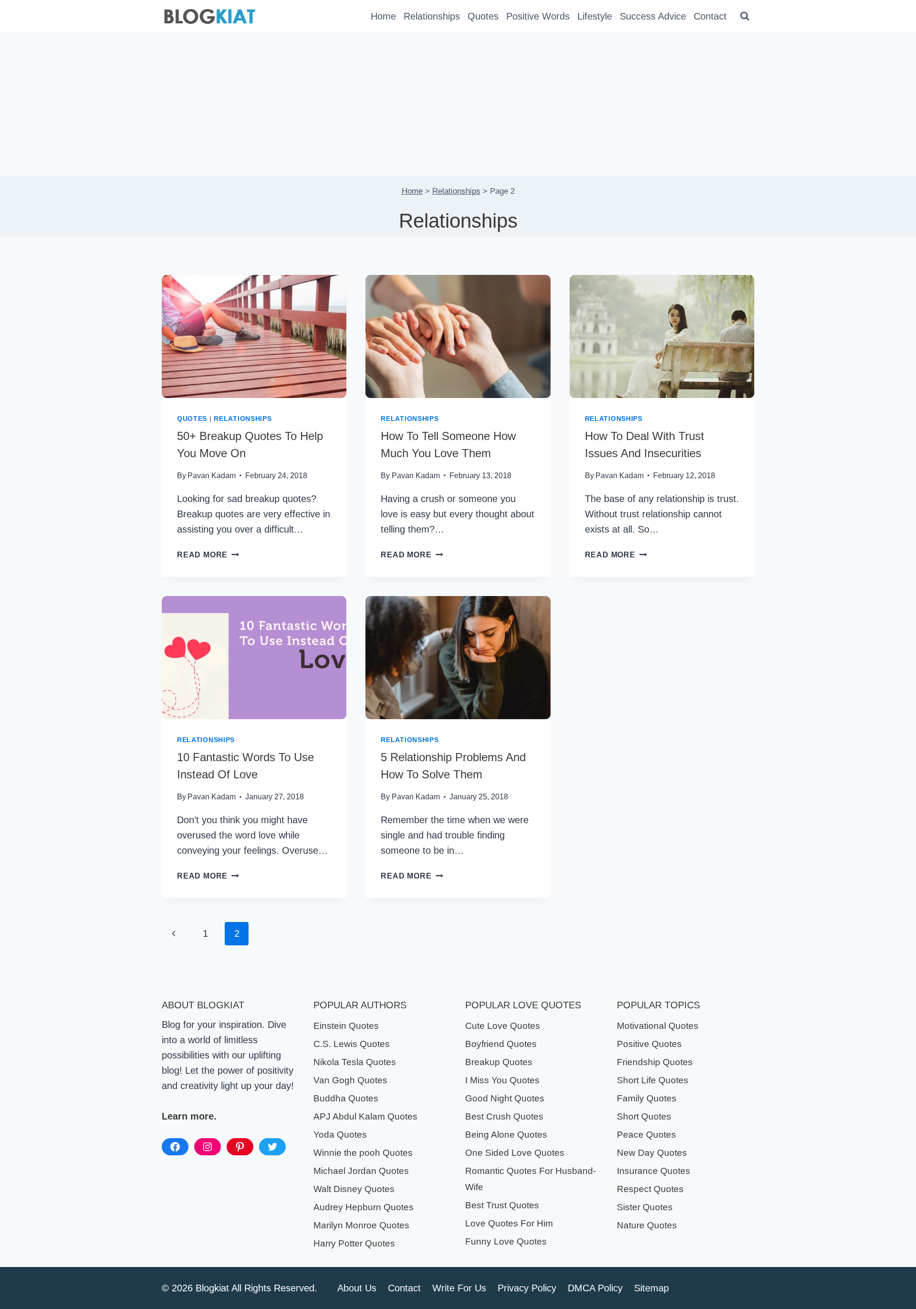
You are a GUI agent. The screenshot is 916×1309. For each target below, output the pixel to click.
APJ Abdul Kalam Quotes (365, 1116)
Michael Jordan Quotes (361, 1171)
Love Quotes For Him (509, 1223)
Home (383, 16)
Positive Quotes (649, 1044)
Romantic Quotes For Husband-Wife (530, 1179)
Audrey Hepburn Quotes (363, 1207)
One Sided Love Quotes (514, 1153)
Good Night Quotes (504, 1098)
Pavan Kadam (211, 475)
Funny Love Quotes (506, 1241)
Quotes (483, 16)
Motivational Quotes (657, 1026)
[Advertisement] (458, 104)
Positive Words (538, 16)
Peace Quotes (646, 1135)
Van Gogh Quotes (350, 1080)
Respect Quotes (650, 1189)
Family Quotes (647, 1098)
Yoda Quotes (340, 1135)
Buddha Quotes (345, 1098)
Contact (710, 16)
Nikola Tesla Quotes (354, 1062)
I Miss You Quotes (502, 1080)
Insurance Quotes (653, 1171)
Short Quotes (644, 1116)
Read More (208, 555)
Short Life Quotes (652, 1080)
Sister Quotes (645, 1207)
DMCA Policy (595, 1288)
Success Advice (653, 16)
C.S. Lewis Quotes (351, 1044)
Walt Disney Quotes (354, 1189)
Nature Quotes (647, 1225)
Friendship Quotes (655, 1062)
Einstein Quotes (346, 1026)
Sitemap (651, 1288)
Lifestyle (594, 16)
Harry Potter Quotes (354, 1243)
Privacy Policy (527, 1288)
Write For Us (459, 1288)
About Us (356, 1288)
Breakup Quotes (498, 1062)
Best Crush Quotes (504, 1116)
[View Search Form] (744, 16)
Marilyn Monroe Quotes (361, 1225)
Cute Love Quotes (502, 1026)
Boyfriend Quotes (501, 1044)
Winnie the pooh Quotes (363, 1153)
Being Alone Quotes (506, 1135)
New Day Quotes (652, 1153)
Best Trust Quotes (502, 1205)
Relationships (432, 16)
